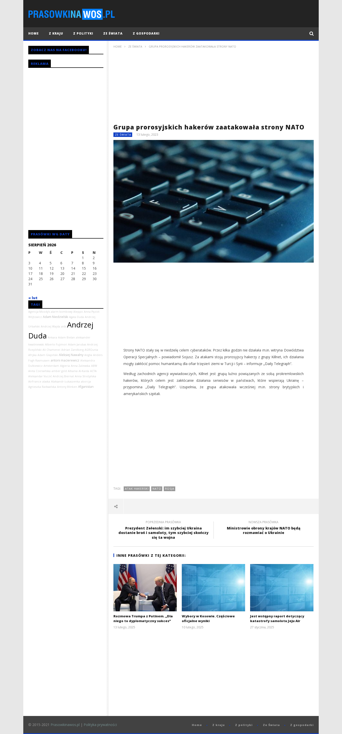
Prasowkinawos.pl (65, 724)
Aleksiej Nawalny (71, 355)
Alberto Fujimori (56, 344)
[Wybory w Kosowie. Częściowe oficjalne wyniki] (213, 587)
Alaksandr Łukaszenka (65, 381)
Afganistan (86, 387)
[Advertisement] (213, 88)
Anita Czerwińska (39, 371)
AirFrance (34, 381)
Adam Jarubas (77, 344)
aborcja (86, 381)
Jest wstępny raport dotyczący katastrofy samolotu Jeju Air (277, 618)
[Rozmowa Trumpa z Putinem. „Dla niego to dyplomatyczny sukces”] (145, 587)
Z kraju (56, 33)
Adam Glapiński (48, 355)
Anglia (88, 355)
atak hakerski (137, 488)
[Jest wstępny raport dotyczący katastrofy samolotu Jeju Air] (281, 587)
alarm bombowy (61, 311)
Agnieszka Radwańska (42, 387)
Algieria (65, 366)
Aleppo (78, 311)
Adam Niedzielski (55, 317)
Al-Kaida (84, 371)
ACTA (93, 371)
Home (33, 33)
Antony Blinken (67, 387)
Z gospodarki (146, 33)
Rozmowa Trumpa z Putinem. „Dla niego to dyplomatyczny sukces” (143, 618)
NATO (156, 488)
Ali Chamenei (51, 349)
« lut (33, 297)
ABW (94, 366)
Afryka (32, 355)
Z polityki (83, 33)
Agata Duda (76, 317)
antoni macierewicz (65, 360)
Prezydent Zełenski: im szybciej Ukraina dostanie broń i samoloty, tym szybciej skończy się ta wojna (163, 530)
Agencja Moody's (39, 311)
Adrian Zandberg (72, 349)
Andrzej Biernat (63, 376)
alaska (46, 381)
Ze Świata (113, 33)
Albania (73, 371)
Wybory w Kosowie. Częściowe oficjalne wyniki (208, 618)
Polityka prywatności (100, 724)
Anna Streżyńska (85, 376)
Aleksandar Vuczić (40, 376)
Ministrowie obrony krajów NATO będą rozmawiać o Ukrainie (263, 528)
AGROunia (91, 349)
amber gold (59, 371)
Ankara (52, 337)
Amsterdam (51, 366)
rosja (169, 488)
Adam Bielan (66, 337)
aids (63, 326)
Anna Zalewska (80, 366)
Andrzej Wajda (50, 326)
